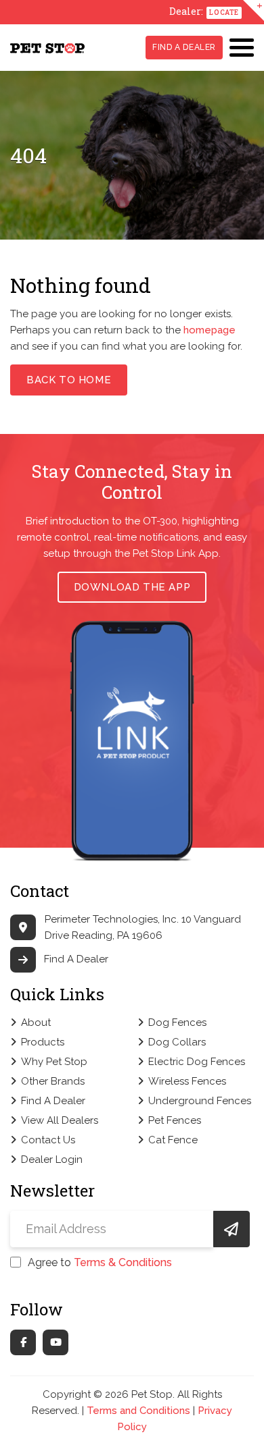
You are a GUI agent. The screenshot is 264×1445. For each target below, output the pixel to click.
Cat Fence (173, 1140)
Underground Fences (199, 1101)
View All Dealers (59, 1120)
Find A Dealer (184, 47)
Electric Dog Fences (196, 1062)
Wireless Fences (187, 1081)
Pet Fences (174, 1120)
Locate (224, 12)
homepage (209, 330)
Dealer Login (52, 1159)
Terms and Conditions (138, 1411)
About (36, 1022)
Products (42, 1042)
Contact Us (48, 1140)
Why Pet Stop (54, 1062)
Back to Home (68, 380)
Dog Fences (177, 1022)
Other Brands (53, 1081)
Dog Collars (177, 1042)
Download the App (132, 587)
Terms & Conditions (123, 1262)
